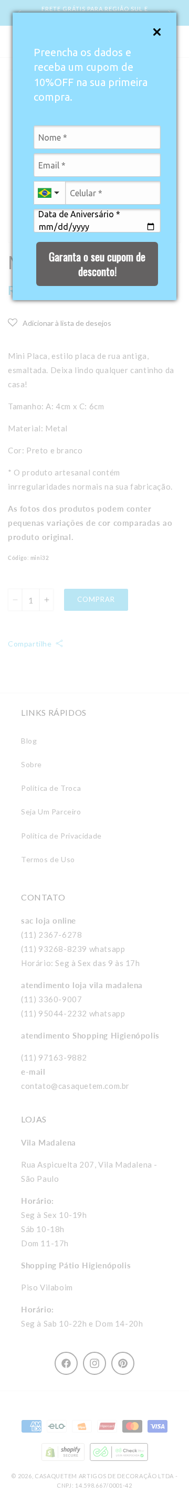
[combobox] (49, 193)
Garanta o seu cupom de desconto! (97, 264)
